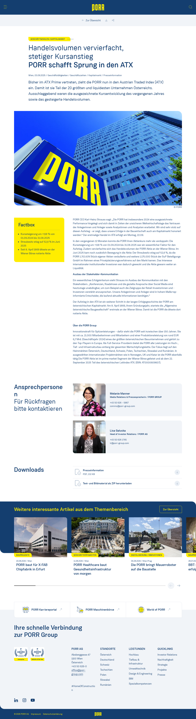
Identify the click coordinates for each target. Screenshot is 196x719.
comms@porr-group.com (122, 406)
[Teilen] (113, 20)
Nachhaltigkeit (165, 659)
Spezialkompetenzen (140, 683)
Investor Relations (167, 654)
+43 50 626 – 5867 (119, 402)
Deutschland (107, 659)
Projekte (162, 669)
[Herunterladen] (106, 20)
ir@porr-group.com (119, 443)
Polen (103, 674)
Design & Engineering (140, 673)
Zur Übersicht (93, 20)
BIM (131, 678)
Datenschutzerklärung (52, 714)
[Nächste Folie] (178, 585)
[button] (5, 7)
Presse (161, 674)
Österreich (105, 654)
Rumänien (105, 684)
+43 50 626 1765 (118, 439)
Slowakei (105, 679)
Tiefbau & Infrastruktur (136, 661)
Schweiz (104, 664)
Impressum (36, 714)
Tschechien (106, 669)
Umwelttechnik (137, 668)
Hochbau (134, 654)
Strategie (162, 664)
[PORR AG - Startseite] (98, 7)
